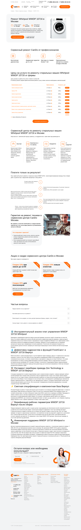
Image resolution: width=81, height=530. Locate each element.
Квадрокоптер (26, 483)
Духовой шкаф (67, 488)
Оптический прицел (54, 481)
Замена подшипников (16, 93)
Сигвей (25, 491)
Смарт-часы (26, 488)
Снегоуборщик (66, 519)
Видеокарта (39, 483)
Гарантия (23, 1)
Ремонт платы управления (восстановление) (21, 109)
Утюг (65, 500)
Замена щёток (15, 100)
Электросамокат (27, 484)
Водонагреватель (67, 505)
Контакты (23, 2)
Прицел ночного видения (55, 482)
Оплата (32, 1)
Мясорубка (66, 495)
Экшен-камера (27, 487)
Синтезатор (26, 498)
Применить (18, 275)
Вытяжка (65, 509)
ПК (37, 481)
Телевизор (26, 481)
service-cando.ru (14, 481)
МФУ (38, 478)
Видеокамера (26, 499)
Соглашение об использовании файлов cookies (61, 525)
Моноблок (39, 477)
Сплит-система (67, 518)
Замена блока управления (17, 112)
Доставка (28, 1)
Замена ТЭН (14, 90)
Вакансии (13, 498)
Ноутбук (38, 476)
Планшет (26, 478)
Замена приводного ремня (17, 87)
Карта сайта (37, 525)
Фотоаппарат (53, 478)
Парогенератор (67, 497)
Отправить (18, 459)
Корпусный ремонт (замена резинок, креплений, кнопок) (24, 106)
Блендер (65, 510)
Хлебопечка (66, 502)
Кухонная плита (67, 516)
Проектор (26, 477)
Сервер (25, 482)
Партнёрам (29, 2)
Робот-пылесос (67, 481)
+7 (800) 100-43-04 (30, 37)
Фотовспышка (53, 476)
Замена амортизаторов (17, 97)
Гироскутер (26, 489)
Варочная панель (67, 487)
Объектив (52, 477)
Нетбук (25, 476)
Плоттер (25, 493)
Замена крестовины (16, 103)
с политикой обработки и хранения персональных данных (24, 463)
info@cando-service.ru (16, 489)
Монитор (39, 482)
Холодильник (66, 482)
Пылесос (65, 486)
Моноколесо (26, 492)
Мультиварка (66, 494)
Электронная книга (27, 494)
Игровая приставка (27, 486)
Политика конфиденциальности (46, 525)
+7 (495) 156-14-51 (17, 485)
